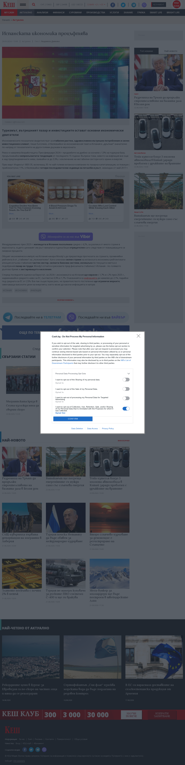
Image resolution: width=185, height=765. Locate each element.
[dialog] (92, 382)
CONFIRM (73, 419)
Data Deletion (77, 428)
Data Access (92, 428)
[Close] (139, 336)
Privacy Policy (108, 428)
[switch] (126, 379)
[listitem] (92, 373)
